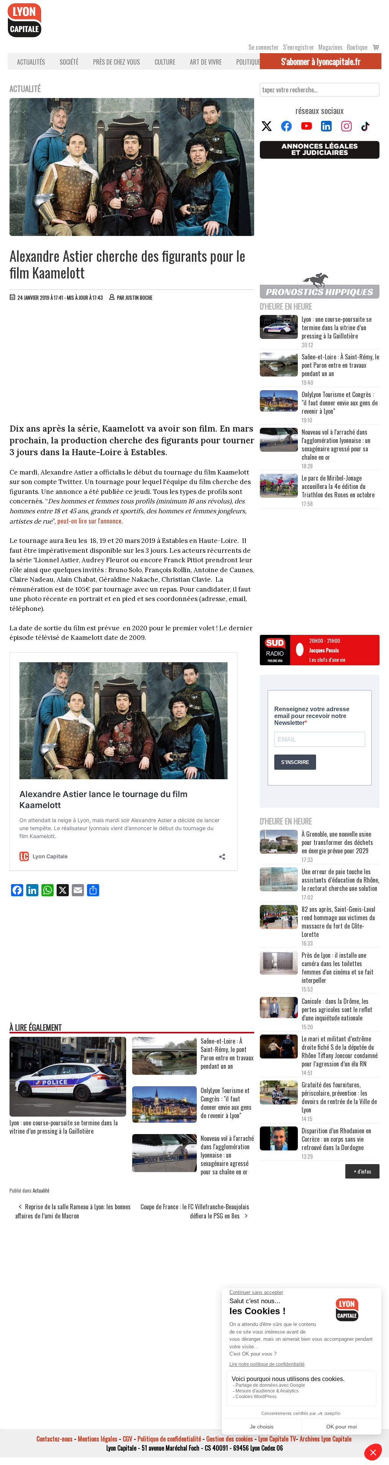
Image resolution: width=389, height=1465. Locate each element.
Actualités (31, 61)
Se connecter (263, 47)
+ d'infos (362, 1171)
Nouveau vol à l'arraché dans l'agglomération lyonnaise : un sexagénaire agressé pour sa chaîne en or (336, 444)
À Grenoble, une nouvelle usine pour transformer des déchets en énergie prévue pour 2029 (337, 842)
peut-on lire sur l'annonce (89, 520)
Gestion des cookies (229, 1438)
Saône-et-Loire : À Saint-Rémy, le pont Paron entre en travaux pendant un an (340, 365)
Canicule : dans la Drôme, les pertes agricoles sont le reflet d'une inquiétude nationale (337, 1009)
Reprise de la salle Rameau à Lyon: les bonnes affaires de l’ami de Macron (73, 1211)
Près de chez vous (116, 61)
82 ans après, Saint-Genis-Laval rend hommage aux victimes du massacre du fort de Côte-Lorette (338, 921)
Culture (165, 61)
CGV (127, 1438)
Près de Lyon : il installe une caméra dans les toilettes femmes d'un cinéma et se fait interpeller (337, 967)
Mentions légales (97, 1438)
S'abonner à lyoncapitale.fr (321, 61)
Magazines (330, 47)
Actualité (41, 1190)
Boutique (357, 47)
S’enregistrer (298, 47)
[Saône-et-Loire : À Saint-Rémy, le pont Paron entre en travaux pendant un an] (164, 1072)
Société (69, 61)
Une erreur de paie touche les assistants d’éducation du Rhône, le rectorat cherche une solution (340, 879)
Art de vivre (205, 61)
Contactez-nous (54, 1438)
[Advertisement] (132, 364)
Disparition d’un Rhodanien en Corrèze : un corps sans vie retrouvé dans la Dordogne (336, 1139)
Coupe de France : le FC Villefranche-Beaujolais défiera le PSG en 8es (195, 1211)
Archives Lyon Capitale (325, 1438)
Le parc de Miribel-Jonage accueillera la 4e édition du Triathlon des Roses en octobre (338, 486)
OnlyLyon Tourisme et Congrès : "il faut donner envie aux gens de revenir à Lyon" (340, 402)
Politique (248, 61)
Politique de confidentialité (169, 1438)
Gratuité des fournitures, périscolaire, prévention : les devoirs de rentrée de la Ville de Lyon (339, 1097)
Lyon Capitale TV (277, 1438)
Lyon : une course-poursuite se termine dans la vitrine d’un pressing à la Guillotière (63, 1127)
